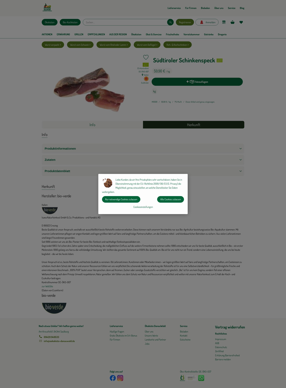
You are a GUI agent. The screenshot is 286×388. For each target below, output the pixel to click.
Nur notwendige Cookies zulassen (121, 199)
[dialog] (143, 194)
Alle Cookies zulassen (170, 199)
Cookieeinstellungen (143, 206)
